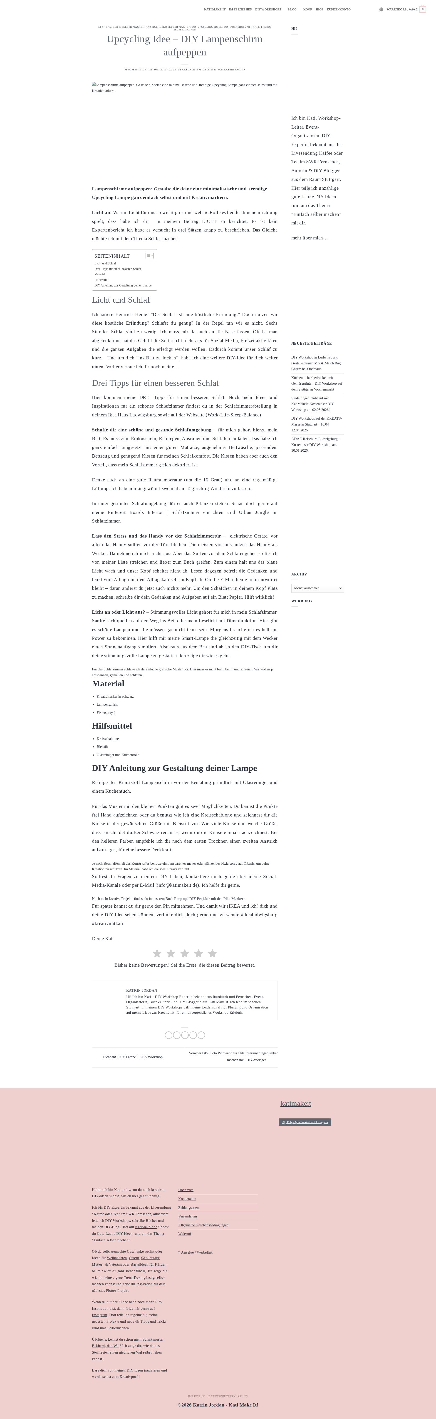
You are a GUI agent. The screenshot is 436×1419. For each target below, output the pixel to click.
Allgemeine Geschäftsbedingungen (203, 1225)
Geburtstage (150, 1258)
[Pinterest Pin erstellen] (193, 1035)
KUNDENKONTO (339, 9)
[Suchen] (431, 9)
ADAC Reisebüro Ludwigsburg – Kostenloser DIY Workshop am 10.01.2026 (315, 444)
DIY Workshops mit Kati (241, 26)
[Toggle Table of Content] (147, 255)
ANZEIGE (152, 26)
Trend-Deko (133, 1278)
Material (99, 274)
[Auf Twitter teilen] (177, 1035)
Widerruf (184, 1234)
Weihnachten (117, 1258)
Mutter (97, 1264)
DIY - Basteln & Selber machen (121, 26)
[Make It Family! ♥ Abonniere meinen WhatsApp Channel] (381, 9)
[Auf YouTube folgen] (373, 9)
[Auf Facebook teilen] (168, 1035)
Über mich (185, 1190)
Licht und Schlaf (105, 263)
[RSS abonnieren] (361, 9)
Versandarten (187, 1216)
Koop (307, 9)
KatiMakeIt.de (146, 1227)
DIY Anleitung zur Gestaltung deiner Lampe (123, 285)
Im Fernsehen (240, 9)
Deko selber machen (174, 26)
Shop (319, 9)
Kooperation (187, 1199)
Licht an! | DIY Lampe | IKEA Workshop (132, 1057)
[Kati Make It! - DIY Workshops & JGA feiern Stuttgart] (10, 9)
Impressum (197, 1396)
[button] (406, 9)
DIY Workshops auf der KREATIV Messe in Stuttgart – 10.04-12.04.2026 (316, 424)
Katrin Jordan (234, 69)
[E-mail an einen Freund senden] (185, 1035)
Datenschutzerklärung (228, 1396)
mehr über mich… (309, 238)
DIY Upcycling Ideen (207, 26)
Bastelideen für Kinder (148, 1264)
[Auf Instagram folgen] (355, 9)
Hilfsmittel (101, 280)
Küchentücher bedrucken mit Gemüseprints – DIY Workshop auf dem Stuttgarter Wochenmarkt (316, 383)
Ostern (134, 1258)
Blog (292, 9)
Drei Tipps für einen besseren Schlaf (118, 269)
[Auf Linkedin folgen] (367, 9)
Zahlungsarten (188, 1208)
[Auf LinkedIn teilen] (201, 1035)
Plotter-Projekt (117, 1290)
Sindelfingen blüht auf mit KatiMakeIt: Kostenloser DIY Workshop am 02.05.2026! (312, 404)
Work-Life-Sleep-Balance (234, 415)
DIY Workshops (268, 9)
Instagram (99, 1315)
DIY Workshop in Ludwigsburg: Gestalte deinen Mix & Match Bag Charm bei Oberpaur (316, 363)
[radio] (157, 954)
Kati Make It (215, 9)
